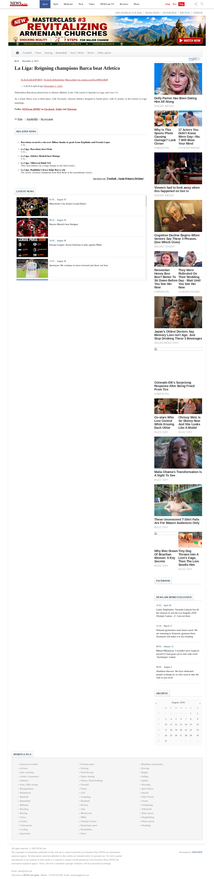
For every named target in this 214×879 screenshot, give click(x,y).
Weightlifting (147, 817)
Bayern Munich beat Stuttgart (63, 224)
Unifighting (147, 805)
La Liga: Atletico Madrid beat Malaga (40, 156)
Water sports (147, 813)
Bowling (24, 809)
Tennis (90, 52)
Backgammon (27, 788)
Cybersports (26, 825)
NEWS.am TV (107, 4)
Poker (83, 833)
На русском (47, 119)
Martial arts (86, 813)
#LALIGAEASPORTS (31, 80)
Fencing (85, 768)
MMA (83, 817)
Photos (185, 12)
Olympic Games (89, 821)
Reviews (124, 4)
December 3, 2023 (53, 86)
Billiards (24, 805)
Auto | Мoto (77, 52)
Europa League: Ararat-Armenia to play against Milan (75, 245)
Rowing (145, 768)
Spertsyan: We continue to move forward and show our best (78, 265)
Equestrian (25, 833)
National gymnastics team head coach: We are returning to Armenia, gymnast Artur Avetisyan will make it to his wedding (177, 633)
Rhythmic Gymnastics (152, 764)
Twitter (58, 109)
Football (27, 52)
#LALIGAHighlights (54, 80)
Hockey (84, 805)
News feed (152, 12)
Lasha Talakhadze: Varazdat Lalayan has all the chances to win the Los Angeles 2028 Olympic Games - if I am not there (177, 612)
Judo (83, 809)
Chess (38, 52)
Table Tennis (147, 797)
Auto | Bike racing (29, 784)
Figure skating (88, 776)
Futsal (83, 788)
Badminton (25, 792)
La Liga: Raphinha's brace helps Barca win (43, 170)
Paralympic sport (89, 825)
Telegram (72, 109)
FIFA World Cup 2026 (128, 12)
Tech (80, 4)
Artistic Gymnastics (29, 776)
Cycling (24, 829)
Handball (85, 801)
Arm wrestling (27, 772)
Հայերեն (32, 119)
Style (55, 4)
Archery (24, 768)
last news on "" (118, 178)
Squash (145, 792)
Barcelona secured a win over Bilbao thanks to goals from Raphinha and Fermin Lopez (65, 142)
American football (29, 764)
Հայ (167, 4)
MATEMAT (197, 852)
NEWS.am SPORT (31, 109)
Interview (170, 12)
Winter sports (147, 821)
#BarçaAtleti (71, 80)
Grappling (86, 797)
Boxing (48, 52)
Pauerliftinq (86, 829)
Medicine (68, 4)
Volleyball (146, 809)
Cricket (23, 821)
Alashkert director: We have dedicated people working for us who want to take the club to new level (177, 674)
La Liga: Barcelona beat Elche (36, 149)
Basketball (61, 52)
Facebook (49, 109)
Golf (83, 792)
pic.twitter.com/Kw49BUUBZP (93, 80)
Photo (136, 4)
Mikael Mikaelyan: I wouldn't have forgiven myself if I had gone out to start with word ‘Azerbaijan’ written (177, 654)
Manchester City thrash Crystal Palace (67, 203)
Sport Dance (147, 788)
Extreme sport (87, 764)
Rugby (144, 772)
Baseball (24, 797)
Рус (175, 4)
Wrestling (146, 825)
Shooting (145, 784)
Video (92, 4)
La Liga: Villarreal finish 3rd (36, 163)
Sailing (144, 776)
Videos (198, 12)
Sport (45, 4)
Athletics (24, 780)
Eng (181, 4)
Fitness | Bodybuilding (92, 780)
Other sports (104, 52)
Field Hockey (87, 772)
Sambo (144, 780)
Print (20, 119)
